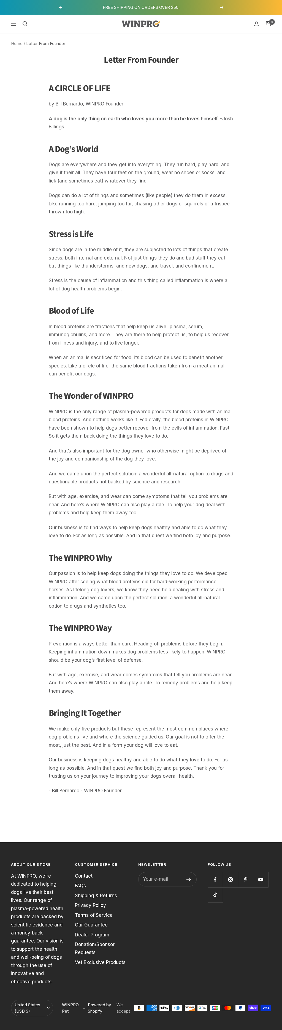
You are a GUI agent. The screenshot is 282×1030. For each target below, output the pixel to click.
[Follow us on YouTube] (260, 879)
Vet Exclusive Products (100, 962)
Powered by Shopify (99, 1008)
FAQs (80, 885)
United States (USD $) (27, 1008)
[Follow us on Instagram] (230, 879)
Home (17, 43)
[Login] (256, 24)
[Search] (25, 23)
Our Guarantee (91, 925)
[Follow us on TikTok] (215, 894)
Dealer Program (92, 935)
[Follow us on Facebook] (215, 879)
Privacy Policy (90, 905)
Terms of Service (94, 915)
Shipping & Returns (96, 895)
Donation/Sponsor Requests (95, 948)
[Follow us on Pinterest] (245, 879)
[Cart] (268, 23)
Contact (84, 876)
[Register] (188, 879)
